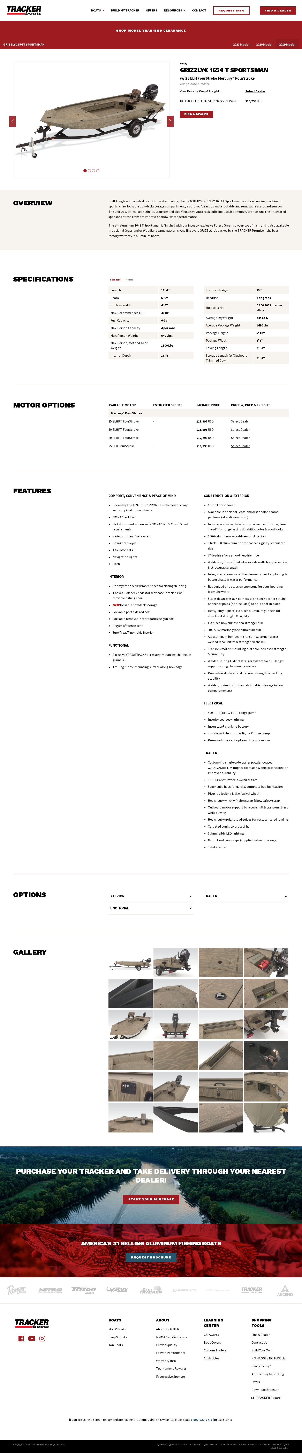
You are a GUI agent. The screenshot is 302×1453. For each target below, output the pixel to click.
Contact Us (259, 1342)
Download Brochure (265, 1390)
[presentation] (12, 121)
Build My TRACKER (125, 10)
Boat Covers (212, 1342)
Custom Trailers (215, 1350)
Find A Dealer (278, 10)
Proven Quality (166, 1345)
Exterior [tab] (116, 896)
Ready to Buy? (261, 1366)
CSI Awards (211, 1335)
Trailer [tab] (210, 896)
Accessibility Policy (271, 1444)
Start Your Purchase (151, 1199)
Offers (151, 10)
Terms (163, 1444)
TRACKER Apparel (269, 1398)
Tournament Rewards (171, 1368)
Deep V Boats (117, 1337)
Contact (199, 10)
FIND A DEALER (196, 114)
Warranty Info (166, 1361)
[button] (85, 170)
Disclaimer (195, 1444)
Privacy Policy (179, 1444)
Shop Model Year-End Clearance (151, 30)
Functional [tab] (118, 908)
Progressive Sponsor (170, 1376)
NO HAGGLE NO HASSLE (268, 1358)
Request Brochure (151, 1257)
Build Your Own (261, 1350)
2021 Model (241, 44)
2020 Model (264, 44)
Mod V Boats (117, 1329)
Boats (96, 10)
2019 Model (287, 44)
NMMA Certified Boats (171, 1337)
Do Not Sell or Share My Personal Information (231, 1444)
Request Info (231, 10)
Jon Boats (115, 1345)
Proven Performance (171, 1353)
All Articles (211, 1358)
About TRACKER (167, 1329)
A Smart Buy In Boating (267, 1374)
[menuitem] (117, 1333)
